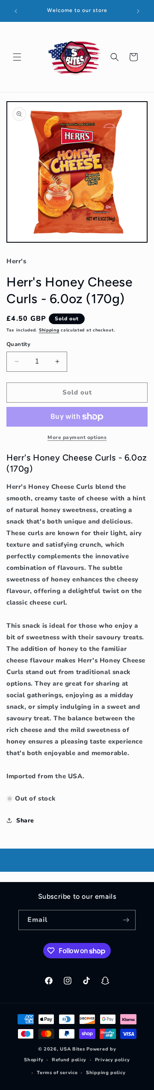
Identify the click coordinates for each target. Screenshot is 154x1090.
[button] (17, 57)
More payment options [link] (77, 437)
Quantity (18, 344)
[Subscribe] (125, 920)
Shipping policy (106, 1072)
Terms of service (57, 1072)
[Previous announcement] (15, 11)
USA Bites (72, 1049)
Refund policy (69, 1060)
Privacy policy (112, 1060)
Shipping (49, 330)
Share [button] (25, 820)
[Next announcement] (138, 11)
